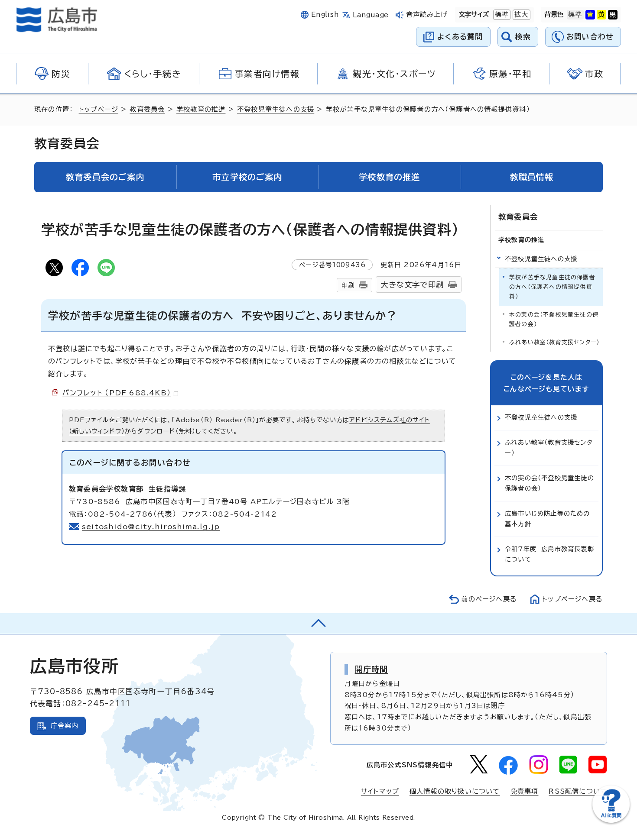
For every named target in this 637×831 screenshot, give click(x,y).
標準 (501, 14)
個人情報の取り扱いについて (455, 791)
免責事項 (524, 791)
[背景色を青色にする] (590, 14)
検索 (523, 36)
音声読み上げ (427, 14)
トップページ (98, 109)
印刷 (347, 285)
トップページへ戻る (572, 599)
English (325, 14)
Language (371, 15)
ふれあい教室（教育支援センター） (554, 342)
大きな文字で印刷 (412, 284)
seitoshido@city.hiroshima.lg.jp (151, 526)
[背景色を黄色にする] (601, 14)
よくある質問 (460, 36)
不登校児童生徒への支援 (275, 109)
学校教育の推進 (200, 109)
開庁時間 (371, 669)
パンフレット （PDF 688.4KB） (116, 392)
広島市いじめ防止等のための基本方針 (547, 518)
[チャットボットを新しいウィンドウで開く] (611, 821)
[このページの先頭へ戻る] (318, 623)
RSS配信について (578, 791)
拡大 (520, 14)
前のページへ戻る (489, 599)
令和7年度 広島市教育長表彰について (549, 554)
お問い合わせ (590, 36)
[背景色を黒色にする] (613, 14)
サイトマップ (380, 791)
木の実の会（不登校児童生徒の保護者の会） (553, 319)
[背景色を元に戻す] (575, 14)
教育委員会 (147, 109)
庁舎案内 (65, 725)
